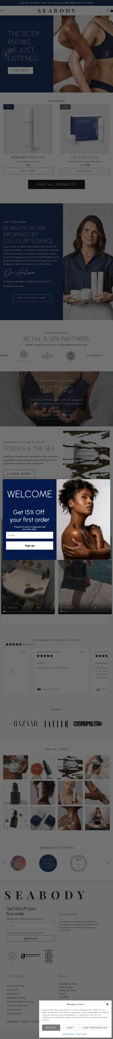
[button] (107, 1004)
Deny (70, 1027)
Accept (51, 1027)
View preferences (95, 1027)
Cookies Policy (68, 1034)
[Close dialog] (107, 482)
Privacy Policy (81, 1034)
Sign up (29, 545)
